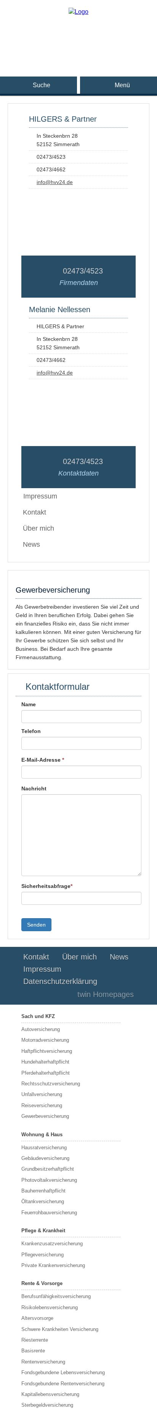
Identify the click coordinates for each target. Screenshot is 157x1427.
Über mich (38, 528)
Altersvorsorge (37, 1318)
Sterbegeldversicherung (47, 1405)
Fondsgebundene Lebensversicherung (63, 1372)
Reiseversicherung (41, 1105)
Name (28, 704)
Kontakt (34, 512)
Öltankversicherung (42, 1201)
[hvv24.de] (78, 11)
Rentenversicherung (43, 1362)
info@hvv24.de (55, 182)
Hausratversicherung (44, 1147)
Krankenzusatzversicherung (52, 1243)
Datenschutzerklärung (60, 981)
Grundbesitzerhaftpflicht (47, 1169)
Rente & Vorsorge (41, 1283)
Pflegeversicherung (42, 1255)
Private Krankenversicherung (53, 1265)
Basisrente (33, 1351)
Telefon (31, 731)
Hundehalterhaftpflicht (45, 1062)
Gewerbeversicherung (45, 1116)
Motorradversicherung (45, 1040)
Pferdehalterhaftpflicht (45, 1073)
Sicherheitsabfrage (46, 886)
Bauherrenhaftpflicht (43, 1191)
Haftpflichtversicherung (46, 1051)
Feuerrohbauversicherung (49, 1212)
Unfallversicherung (41, 1094)
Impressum (42, 969)
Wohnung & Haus (41, 1134)
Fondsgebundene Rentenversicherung (62, 1383)
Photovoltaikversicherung (49, 1180)
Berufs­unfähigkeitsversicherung (56, 1296)
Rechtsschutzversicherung (50, 1084)
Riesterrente (34, 1340)
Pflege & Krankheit (43, 1230)
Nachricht (33, 788)
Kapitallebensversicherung (50, 1394)
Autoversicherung (40, 1029)
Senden (36, 925)
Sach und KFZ (38, 1016)
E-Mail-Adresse (42, 760)
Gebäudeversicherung (45, 1158)
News (31, 544)
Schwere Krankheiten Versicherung (59, 1329)
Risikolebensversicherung (49, 1307)
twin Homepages (105, 994)
